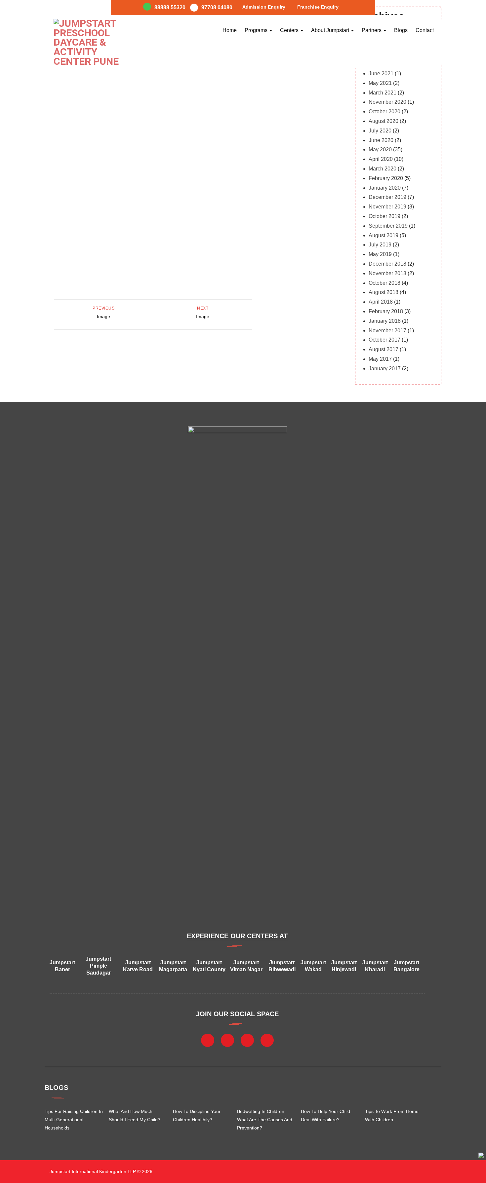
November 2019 (387, 206)
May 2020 (380, 149)
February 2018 (386, 311)
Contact (425, 30)
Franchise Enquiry (318, 7)
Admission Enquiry (263, 7)
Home (230, 30)
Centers (290, 30)
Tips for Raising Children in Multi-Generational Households (74, 1119)
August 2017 (383, 349)
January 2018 (385, 321)
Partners (372, 30)
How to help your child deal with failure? (325, 1115)
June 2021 (381, 73)
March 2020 (382, 168)
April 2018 (381, 302)
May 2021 (380, 83)
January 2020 (385, 188)
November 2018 (387, 273)
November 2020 (387, 102)
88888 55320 (169, 7)
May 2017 (380, 359)
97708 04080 (216, 7)
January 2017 (385, 368)
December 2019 (387, 197)
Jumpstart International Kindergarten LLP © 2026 (100, 1171)
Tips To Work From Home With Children (392, 1115)
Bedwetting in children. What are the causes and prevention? (264, 1119)
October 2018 (384, 283)
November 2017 (387, 330)
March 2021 (382, 92)
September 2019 (388, 226)
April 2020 (381, 159)
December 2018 (387, 264)
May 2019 (380, 254)
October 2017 (384, 340)
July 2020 (380, 130)
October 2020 (384, 111)
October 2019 (384, 216)
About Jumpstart (330, 30)
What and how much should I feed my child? (134, 1115)
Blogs (401, 30)
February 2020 (386, 178)
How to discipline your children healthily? (197, 1115)
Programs (257, 30)
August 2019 (383, 235)
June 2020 (381, 140)
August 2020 (383, 121)
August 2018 (383, 292)
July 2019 (380, 244)
